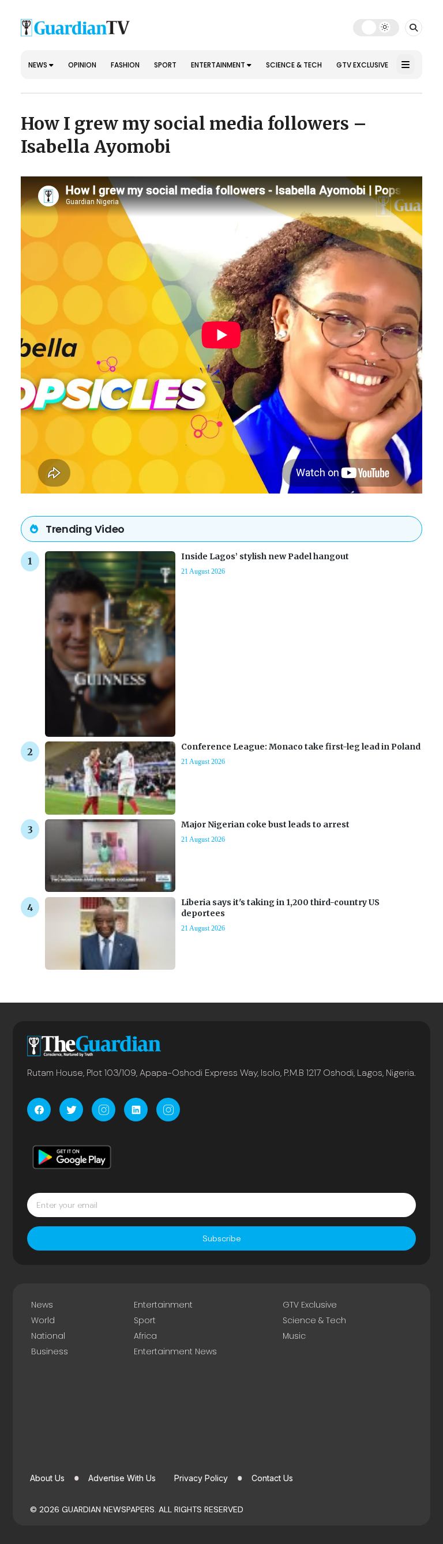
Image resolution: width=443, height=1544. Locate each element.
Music (294, 1336)
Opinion (82, 65)
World (43, 1320)
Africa (145, 1336)
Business (49, 1351)
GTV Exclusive (362, 65)
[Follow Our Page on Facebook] (39, 1109)
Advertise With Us (122, 1478)
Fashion (125, 65)
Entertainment (219, 65)
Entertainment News (175, 1351)
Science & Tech (294, 65)
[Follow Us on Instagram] (103, 1109)
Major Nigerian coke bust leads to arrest (265, 824)
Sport (165, 65)
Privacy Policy (201, 1478)
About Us (47, 1478)
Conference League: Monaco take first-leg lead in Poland (301, 746)
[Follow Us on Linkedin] (136, 1109)
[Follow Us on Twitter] (71, 1109)
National (48, 1336)
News (38, 65)
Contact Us (272, 1478)
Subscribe (221, 1238)
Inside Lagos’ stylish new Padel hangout (265, 556)
